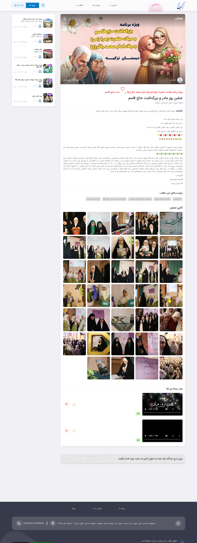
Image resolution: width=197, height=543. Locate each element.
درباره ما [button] (97, 5)
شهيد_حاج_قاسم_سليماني (139, 199)
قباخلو (173, 80)
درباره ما (122, 508)
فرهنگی (179, 18)
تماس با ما (97, 508)
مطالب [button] (80, 5)
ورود (73, 508)
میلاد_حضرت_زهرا (161, 199)
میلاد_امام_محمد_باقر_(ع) (113, 199)
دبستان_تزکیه (92, 199)
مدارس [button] (114, 5)
